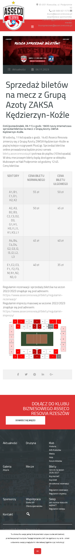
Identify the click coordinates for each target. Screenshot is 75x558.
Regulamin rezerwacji (58, 490)
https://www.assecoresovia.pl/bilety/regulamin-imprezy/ (33, 313)
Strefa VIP (30, 502)
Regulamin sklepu (57, 508)
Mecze (30, 466)
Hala (51, 457)
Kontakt (8, 514)
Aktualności (19, 69)
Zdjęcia (6, 470)
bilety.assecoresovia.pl (16, 153)
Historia (52, 446)
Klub (51, 443)
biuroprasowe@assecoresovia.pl (55, 25)
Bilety (52, 466)
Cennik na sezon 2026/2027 (56, 471)
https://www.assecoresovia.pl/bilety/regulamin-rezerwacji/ (33, 297)
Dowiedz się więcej (25, 420)
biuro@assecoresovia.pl (59, 14)
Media (52, 453)
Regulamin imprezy (57, 493)
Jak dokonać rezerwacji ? (59, 485)
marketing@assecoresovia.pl (57, 19)
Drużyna (31, 443)
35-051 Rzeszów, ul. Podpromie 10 (55, 6)
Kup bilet (53, 480)
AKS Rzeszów (55, 450)
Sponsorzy (9, 499)
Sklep (52, 499)
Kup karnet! (54, 476)
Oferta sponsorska (34, 506)
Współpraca (33, 499)
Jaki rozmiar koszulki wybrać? (58, 504)
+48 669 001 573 (60, 10)
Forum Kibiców (55, 461)
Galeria (7, 466)
